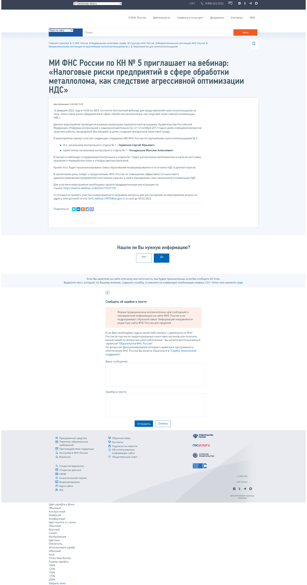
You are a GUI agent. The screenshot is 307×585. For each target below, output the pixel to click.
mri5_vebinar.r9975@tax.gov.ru (107, 198)
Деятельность (161, 17)
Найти (245, 32)
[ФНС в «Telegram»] (250, 3)
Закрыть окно (57, 583)
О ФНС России (137, 17)
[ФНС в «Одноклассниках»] (245, 3)
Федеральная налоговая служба (108, 43)
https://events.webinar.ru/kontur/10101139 (89, 188)
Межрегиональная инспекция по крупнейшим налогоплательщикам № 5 (89, 46)
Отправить (143, 424)
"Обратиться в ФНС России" (135, 343)
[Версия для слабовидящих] (193, 3)
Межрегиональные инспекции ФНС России (181, 43)
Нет (144, 256)
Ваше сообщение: (117, 361)
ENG (252, 17)
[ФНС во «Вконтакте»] (239, 3)
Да (161, 256)
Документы (217, 17)
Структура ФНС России (141, 43)
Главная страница (59, 43)
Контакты (237, 17)
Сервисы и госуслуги (190, 17)
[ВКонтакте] (78, 209)
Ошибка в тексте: (116, 392)
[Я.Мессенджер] (74, 209)
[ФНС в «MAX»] (255, 3)
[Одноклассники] (83, 209)
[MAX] (92, 209)
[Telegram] (87, 209)
